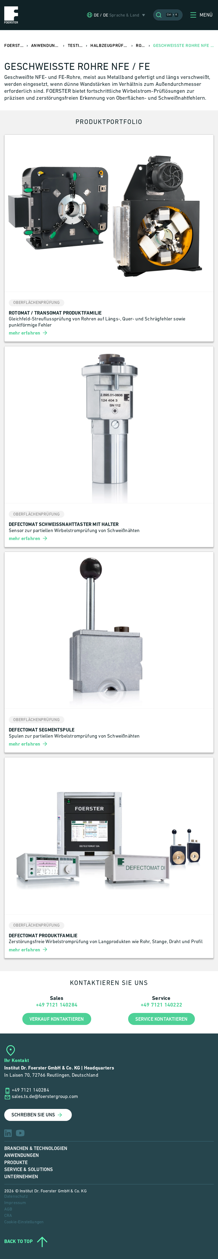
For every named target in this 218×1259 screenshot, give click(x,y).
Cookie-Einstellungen (24, 1222)
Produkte (16, 1163)
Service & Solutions (28, 1170)
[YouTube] (20, 1133)
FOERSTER (15, 46)
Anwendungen (21, 1155)
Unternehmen (21, 1177)
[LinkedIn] (8, 1133)
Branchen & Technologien (35, 1148)
